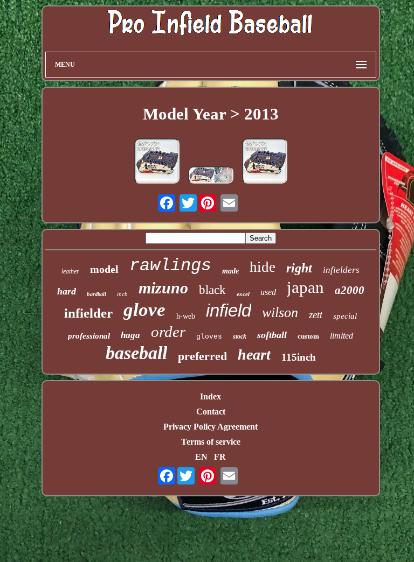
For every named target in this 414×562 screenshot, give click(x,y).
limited (341, 335)
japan (305, 287)
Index (210, 396)
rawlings (170, 266)
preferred (202, 356)
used (268, 292)
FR (220, 456)
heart (254, 354)
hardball (96, 294)
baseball (136, 353)
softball (272, 334)
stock (239, 336)
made (230, 271)
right (299, 268)
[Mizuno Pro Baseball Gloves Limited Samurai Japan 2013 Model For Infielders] (265, 162)
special (345, 316)
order (168, 331)
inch (122, 294)
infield (228, 310)
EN (201, 456)
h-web (185, 316)
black (212, 290)
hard (66, 291)
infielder (88, 313)
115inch (298, 357)
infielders (341, 270)
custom (308, 336)
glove (144, 309)
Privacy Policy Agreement (210, 426)
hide (262, 267)
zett (315, 314)
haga (130, 335)
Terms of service (210, 441)
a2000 (349, 290)
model (104, 269)
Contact (210, 411)
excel (243, 294)
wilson (280, 312)
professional (89, 336)
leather (70, 271)
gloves (209, 337)
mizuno (163, 288)
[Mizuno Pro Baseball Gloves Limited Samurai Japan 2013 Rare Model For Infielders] (157, 162)
